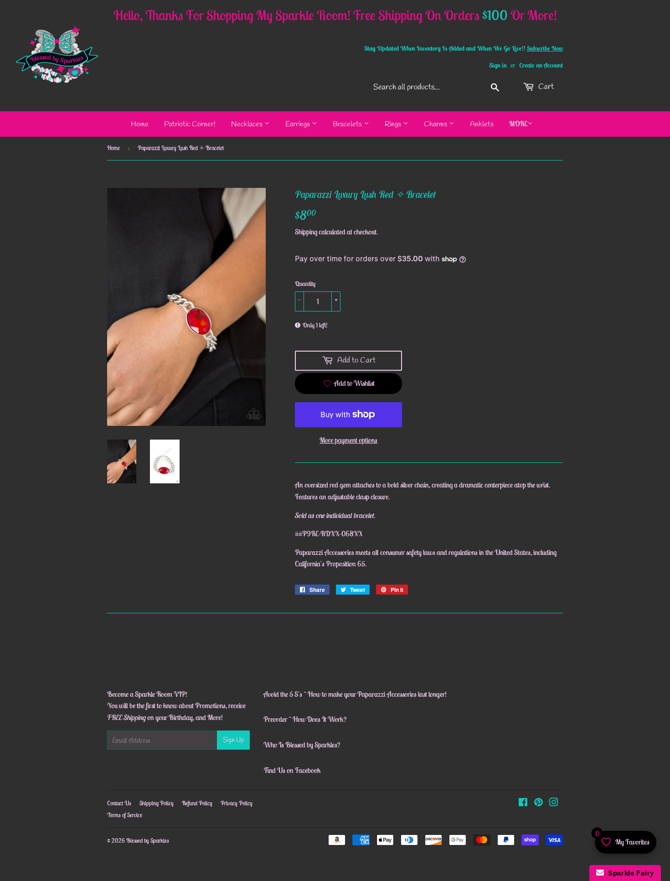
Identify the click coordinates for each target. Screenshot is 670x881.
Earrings (298, 124)
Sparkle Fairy (629, 873)
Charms (436, 124)
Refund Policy (197, 803)
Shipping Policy (156, 803)
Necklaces (247, 124)
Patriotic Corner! (190, 124)
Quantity (305, 284)
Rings (394, 124)
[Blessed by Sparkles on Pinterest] (538, 803)
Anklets (482, 124)
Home (140, 124)
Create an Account (541, 65)
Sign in (498, 65)
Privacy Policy (237, 803)
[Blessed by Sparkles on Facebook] (523, 803)
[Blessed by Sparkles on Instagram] (553, 803)
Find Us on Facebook (292, 770)
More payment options (348, 440)
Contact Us (119, 803)
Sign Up (233, 740)
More (518, 123)
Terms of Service (124, 815)
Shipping (306, 231)
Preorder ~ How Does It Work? (305, 719)
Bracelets (348, 124)
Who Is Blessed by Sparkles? (301, 744)
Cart (545, 87)
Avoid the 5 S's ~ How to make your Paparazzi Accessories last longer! (355, 694)
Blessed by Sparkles (147, 841)
